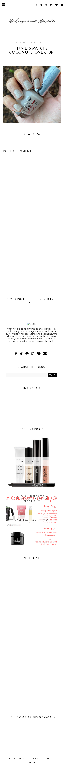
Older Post (48, 298)
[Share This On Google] (38, 134)
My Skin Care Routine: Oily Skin (32, 521)
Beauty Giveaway (31, 461)
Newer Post (16, 298)
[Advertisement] (32, 260)
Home (32, 300)
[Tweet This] (29, 134)
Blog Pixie (34, 758)
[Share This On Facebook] (25, 134)
